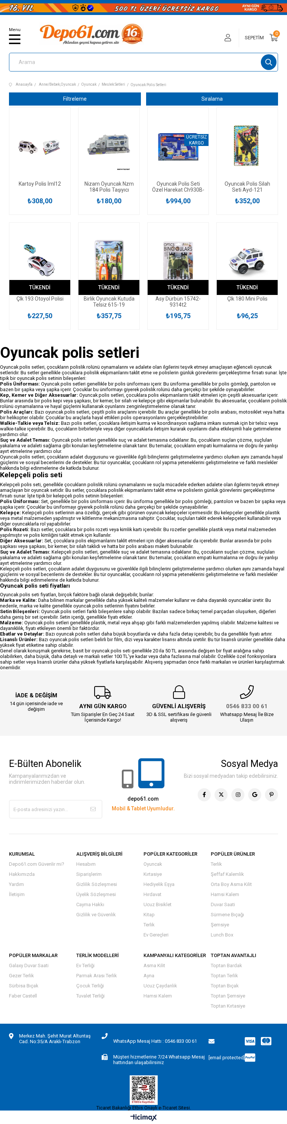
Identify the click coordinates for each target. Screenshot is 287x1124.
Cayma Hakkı (90, 904)
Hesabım (86, 864)
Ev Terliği (85, 965)
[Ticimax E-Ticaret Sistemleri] (143, 1118)
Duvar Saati (223, 904)
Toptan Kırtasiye (228, 1006)
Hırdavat (152, 894)
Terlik (149, 924)
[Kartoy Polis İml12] (40, 146)
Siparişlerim (89, 874)
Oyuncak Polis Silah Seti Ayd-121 (247, 187)
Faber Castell (23, 996)
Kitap (149, 914)
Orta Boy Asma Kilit (231, 884)
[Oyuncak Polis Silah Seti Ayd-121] (247, 146)
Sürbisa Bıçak (23, 986)
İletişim (17, 894)
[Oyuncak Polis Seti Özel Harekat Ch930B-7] (178, 146)
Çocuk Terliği (90, 986)
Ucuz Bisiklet (158, 904)
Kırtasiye (153, 874)
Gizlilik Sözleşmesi (96, 884)
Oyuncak (153, 864)
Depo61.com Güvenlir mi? (36, 864)
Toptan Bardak (226, 965)
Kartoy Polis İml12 (40, 184)
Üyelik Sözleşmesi (96, 894)
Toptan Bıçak (225, 986)
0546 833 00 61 (247, 706)
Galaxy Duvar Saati (29, 965)
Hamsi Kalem (225, 894)
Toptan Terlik (224, 975)
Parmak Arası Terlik (96, 975)
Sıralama (212, 99)
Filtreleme (75, 99)
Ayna (149, 975)
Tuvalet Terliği (90, 996)
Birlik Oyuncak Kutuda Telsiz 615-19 (109, 302)
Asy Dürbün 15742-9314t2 (178, 302)
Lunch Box (222, 935)
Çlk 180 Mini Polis (247, 299)
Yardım (16, 884)
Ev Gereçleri (156, 935)
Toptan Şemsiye (228, 996)
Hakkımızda (22, 874)
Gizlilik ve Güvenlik (96, 914)
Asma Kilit (154, 965)
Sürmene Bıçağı (227, 914)
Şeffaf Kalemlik (227, 874)
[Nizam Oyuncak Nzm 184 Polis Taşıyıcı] (109, 146)
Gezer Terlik (21, 975)
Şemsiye (220, 924)
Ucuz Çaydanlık (160, 986)
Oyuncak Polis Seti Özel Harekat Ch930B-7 (178, 187)
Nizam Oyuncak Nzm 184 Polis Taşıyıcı (109, 187)
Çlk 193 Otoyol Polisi (40, 299)
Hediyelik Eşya (159, 884)
